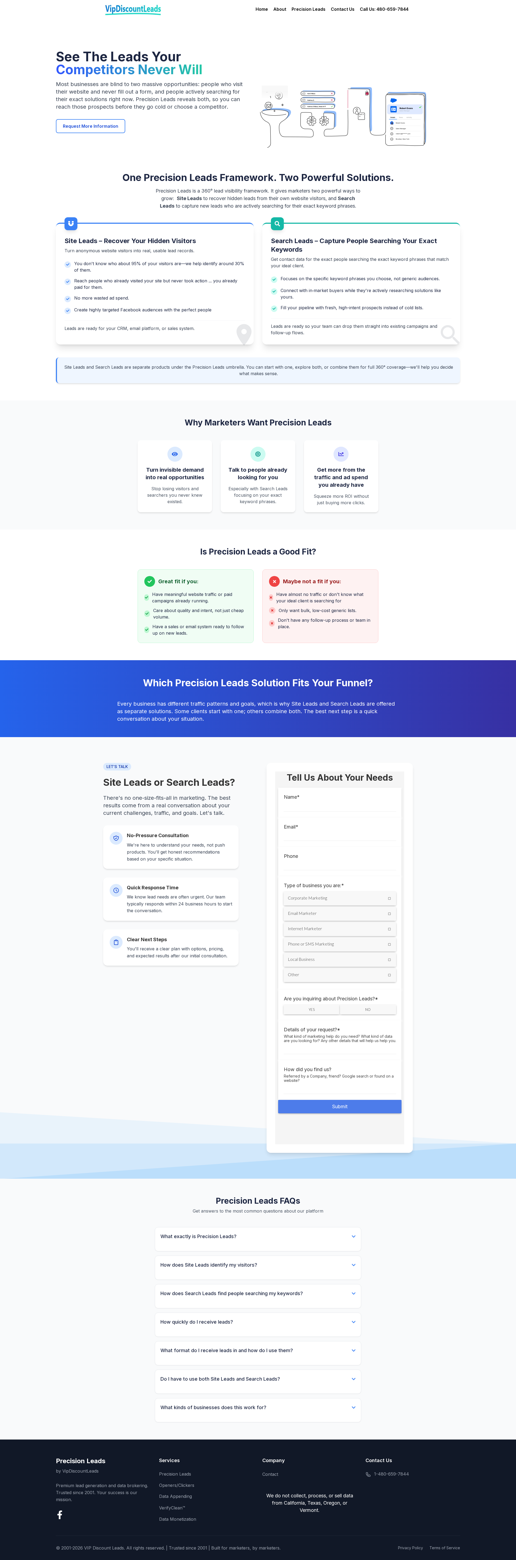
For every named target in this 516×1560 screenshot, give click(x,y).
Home (262, 9)
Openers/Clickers (176, 1485)
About (279, 9)
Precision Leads (308, 9)
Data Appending (175, 1496)
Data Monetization (177, 1519)
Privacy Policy (410, 1547)
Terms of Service (444, 1547)
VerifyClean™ (172, 1508)
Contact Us (342, 9)
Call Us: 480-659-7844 (384, 9)
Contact (270, 1474)
